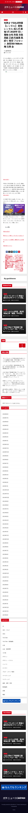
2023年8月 (5, 546)
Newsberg (22, 804)
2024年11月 (6, 493)
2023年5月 (5, 558)
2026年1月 (5, 440)
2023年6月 (5, 554)
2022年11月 (6, 577)
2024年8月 (5, 505)
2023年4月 (5, 562)
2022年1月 (5, 603)
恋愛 (4, 690)
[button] (23, 12)
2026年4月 (5, 429)
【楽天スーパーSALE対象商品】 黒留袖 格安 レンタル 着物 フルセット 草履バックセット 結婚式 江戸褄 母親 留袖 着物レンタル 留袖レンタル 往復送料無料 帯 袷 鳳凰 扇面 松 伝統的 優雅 (9, 262)
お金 (4, 645)
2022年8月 (5, 584)
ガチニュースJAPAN (14, 7)
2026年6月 (5, 421)
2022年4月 (5, 596)
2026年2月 (5, 437)
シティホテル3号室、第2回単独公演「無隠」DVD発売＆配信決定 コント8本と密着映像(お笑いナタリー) (13, 367)
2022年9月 (5, 581)
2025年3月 (5, 478)
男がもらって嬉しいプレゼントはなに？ (13, 235)
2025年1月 (5, 486)
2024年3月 (5, 524)
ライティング (6, 679)
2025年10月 (6, 452)
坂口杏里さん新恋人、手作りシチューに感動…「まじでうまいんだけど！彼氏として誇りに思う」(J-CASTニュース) (14, 391)
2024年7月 (5, 509)
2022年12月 (6, 573)
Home (14, 809)
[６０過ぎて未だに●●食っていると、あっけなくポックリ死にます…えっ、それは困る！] (14, 209)
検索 (3, 340)
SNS (4, 634)
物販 (4, 694)
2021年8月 (5, 615)
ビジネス (5, 668)
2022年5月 (5, 592)
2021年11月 (6, 611)
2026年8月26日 (9, 743)
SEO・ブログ (6, 630)
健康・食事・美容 (7, 683)
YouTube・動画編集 (8, 641)
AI (3, 626)
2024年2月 (5, 528)
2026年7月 (5, 418)
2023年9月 (5, 543)
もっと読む (8, 227)
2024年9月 (5, 501)
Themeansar (14, 806)
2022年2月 (5, 600)
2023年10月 (6, 539)
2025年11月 (6, 448)
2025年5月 (5, 471)
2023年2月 (5, 569)
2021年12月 (6, 607)
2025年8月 (5, 459)
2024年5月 (5, 516)
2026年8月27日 (9, 727)
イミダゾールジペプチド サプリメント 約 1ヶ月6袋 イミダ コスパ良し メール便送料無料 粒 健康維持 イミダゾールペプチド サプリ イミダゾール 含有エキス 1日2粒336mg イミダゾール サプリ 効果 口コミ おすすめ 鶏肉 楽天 (18, 263)
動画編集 (5, 687)
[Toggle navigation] (13, 12)
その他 (4, 653)
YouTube (5, 637)
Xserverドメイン (7, 245)
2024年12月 (6, 490)
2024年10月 (6, 497)
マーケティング (7, 675)
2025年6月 (5, 467)
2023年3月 (5, 565)
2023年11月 (6, 535)
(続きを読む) (6, 179)
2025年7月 (5, 463)
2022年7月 (5, 588)
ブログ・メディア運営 (8, 671)
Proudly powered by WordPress (9, 804)
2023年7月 (5, 550)
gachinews (8, 50)
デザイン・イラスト (8, 660)
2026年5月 (5, 425)
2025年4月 (5, 474)
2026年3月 (5, 433)
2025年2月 (5, 482)
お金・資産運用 (7, 649)
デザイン (5, 656)
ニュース (5, 309)
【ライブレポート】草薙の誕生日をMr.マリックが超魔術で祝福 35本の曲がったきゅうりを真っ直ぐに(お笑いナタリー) (14, 360)
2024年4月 (6, 520)
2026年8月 (5, 414)
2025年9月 (5, 455)
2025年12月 (6, 444)
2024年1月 (5, 531)
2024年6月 (5, 512)
